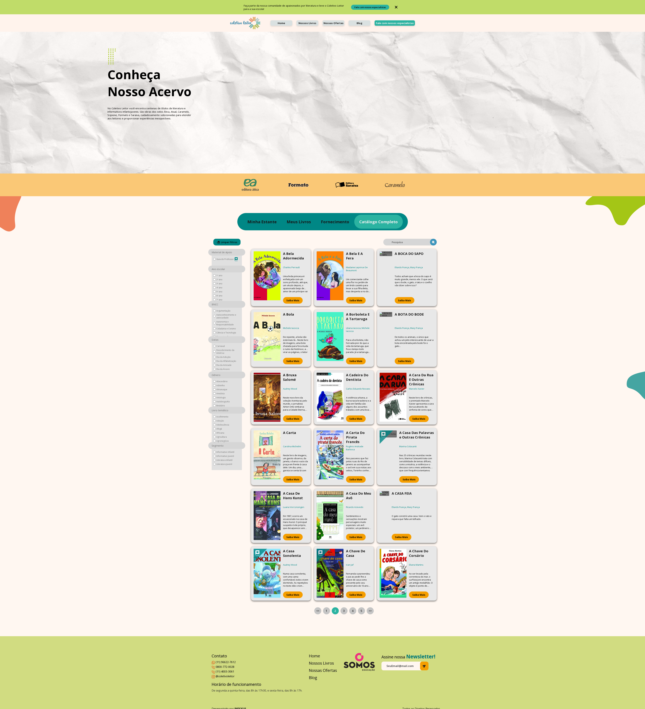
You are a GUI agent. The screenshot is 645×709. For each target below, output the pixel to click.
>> (370, 611)
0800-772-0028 (225, 667)
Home (281, 23)
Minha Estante (262, 221)
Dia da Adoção (223, 357)
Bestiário (220, 405)
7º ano (219, 299)
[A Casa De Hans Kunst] (267, 515)
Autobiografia (223, 401)
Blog (359, 23)
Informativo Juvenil (225, 456)
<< (317, 611)
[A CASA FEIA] (384, 515)
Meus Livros (299, 221)
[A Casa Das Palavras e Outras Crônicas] (388, 456)
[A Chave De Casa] (330, 573)
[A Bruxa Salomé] (267, 397)
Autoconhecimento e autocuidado (226, 316)
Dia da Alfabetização (226, 361)
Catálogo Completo (378, 221)
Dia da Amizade (223, 365)
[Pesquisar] (433, 242)
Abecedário (222, 381)
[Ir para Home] (245, 23)
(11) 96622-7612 (226, 662)
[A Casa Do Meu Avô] (330, 515)
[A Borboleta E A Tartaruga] (330, 338)
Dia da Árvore (223, 369)
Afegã (219, 428)
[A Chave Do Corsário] (393, 573)
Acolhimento (222, 416)
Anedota (220, 393)
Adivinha (220, 385)
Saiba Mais (292, 300)
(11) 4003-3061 (225, 671)
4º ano (219, 287)
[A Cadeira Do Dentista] (330, 397)
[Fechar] (396, 7)
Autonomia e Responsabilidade (225, 323)
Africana (220, 432)
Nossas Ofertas (333, 23)
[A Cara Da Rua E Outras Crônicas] (393, 397)
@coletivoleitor (225, 676)
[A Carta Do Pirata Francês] (330, 456)
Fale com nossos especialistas (370, 7)
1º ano (219, 275)
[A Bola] (267, 338)
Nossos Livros (307, 23)
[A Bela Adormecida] (267, 277)
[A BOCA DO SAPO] (386, 277)
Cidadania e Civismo (226, 328)
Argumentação (223, 310)
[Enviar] (424, 666)
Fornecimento (335, 221)
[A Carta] (267, 456)
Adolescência (222, 424)
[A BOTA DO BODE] (386, 338)
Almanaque (221, 389)
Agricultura (221, 436)
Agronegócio (222, 440)
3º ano (219, 283)
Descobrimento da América (225, 351)
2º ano (219, 279)
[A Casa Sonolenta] (267, 573)
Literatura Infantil (224, 460)
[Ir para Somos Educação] (359, 662)
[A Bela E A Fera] (330, 277)
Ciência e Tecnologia (226, 332)
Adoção (220, 420)
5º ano (219, 291)
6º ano (219, 295)
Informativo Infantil (225, 452)
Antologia (221, 397)
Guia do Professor (225, 259)
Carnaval (220, 346)
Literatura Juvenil (224, 464)
